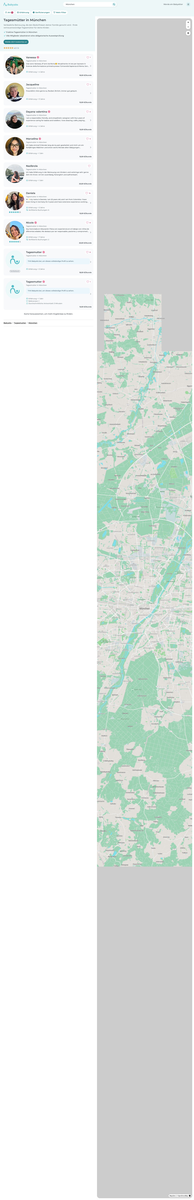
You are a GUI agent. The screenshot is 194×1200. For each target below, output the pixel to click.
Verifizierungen (42, 12)
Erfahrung (24, 12)
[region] (144, 608)
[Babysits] (11, 4)
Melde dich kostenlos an (16, 42)
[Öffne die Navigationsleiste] (188, 4)
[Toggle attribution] (189, 1195)
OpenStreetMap (183, 1196)
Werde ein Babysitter (173, 4)
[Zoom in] (188, 22)
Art (9, 12)
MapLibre (173, 1196)
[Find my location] (188, 33)
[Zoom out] (188, 27)
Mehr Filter (60, 12)
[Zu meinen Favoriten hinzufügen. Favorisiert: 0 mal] (89, 166)
